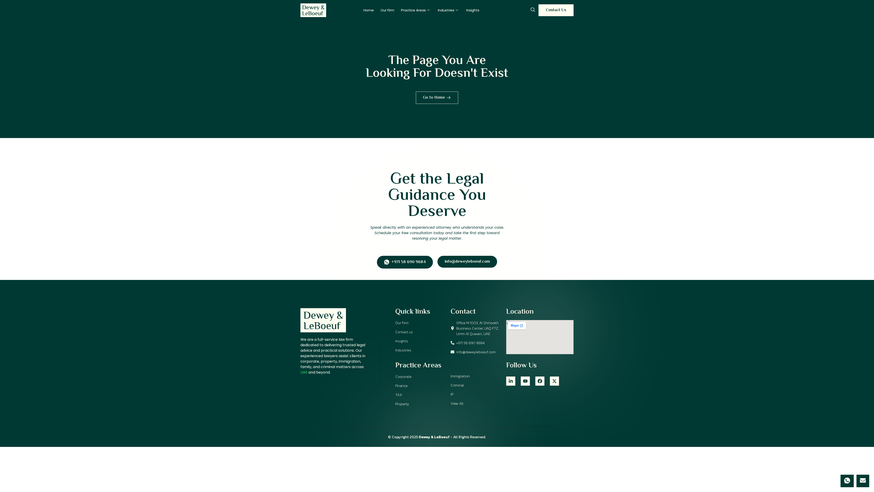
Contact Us (556, 10)
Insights (472, 10)
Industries (446, 10)
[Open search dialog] (532, 10)
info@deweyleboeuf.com (467, 262)
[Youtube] (525, 381)
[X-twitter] (554, 381)
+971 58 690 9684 (408, 262)
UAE (303, 372)
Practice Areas (413, 10)
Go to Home (434, 98)
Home (368, 10)
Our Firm (387, 10)
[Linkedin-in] (510, 381)
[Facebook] (539, 381)
